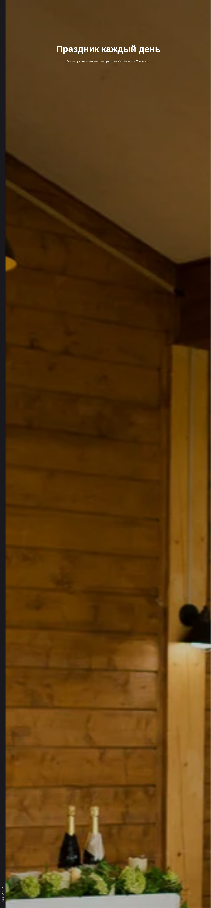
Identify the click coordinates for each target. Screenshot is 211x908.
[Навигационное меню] (2, 3)
